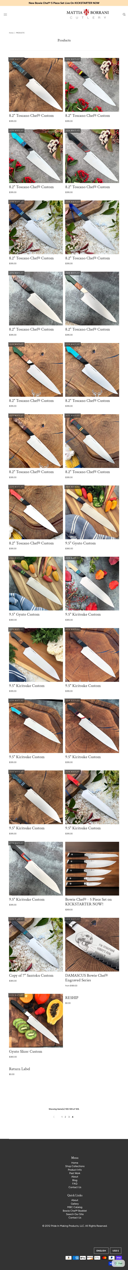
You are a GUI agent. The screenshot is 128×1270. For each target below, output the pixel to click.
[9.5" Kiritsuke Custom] (92, 583)
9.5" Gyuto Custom (80, 543)
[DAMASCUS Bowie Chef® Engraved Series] (92, 945)
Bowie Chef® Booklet (75, 1210)
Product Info (75, 1169)
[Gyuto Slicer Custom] (36, 1021)
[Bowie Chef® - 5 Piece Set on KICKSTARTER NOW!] (92, 869)
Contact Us (75, 1187)
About (74, 1176)
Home (11, 33)
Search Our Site (75, 1214)
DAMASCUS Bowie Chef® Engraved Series (86, 978)
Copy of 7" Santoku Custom (31, 975)
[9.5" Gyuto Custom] (92, 512)
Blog (74, 1180)
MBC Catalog (74, 1207)
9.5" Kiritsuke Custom (83, 614)
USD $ (116, 1250)
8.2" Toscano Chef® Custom (31, 115)
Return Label (19, 1069)
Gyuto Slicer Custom (25, 1051)
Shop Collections (74, 1166)
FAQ (74, 1183)
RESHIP (71, 997)
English (101, 1250)
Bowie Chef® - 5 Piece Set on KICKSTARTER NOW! (88, 902)
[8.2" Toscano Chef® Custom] (36, 85)
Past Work (74, 1173)
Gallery (75, 1203)
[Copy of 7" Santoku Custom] (36, 945)
